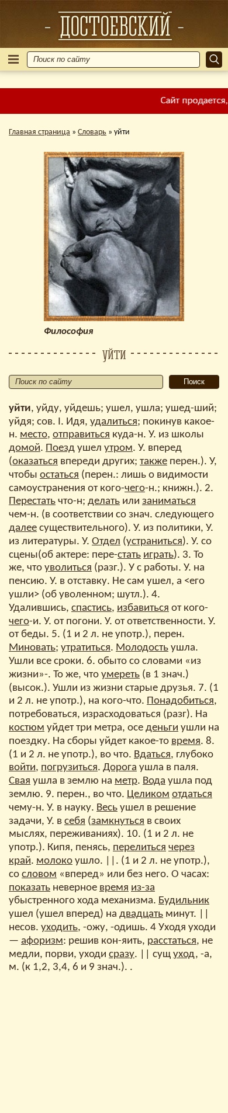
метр (126, 781)
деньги (162, 727)
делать (104, 501)
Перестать (32, 501)
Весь (107, 807)
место (33, 434)
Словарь (92, 132)
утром (118, 448)
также (153, 461)
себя (74, 821)
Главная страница (39, 132)
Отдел (106, 541)
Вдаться (152, 754)
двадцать (141, 914)
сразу (121, 954)
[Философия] (114, 25)
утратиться (85, 647)
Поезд (60, 448)
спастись (91, 608)
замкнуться (117, 821)
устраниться (154, 541)
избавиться (143, 608)
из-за (143, 887)
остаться (59, 475)
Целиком (148, 794)
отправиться (81, 434)
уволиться (68, 567)
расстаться (171, 941)
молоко (54, 861)
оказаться (35, 461)
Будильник (183, 900)
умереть (120, 674)
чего (135, 488)
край (20, 861)
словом (39, 874)
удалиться (113, 421)
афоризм (42, 941)
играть (158, 555)
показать (29, 887)
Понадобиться (180, 701)
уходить (59, 927)
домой (24, 448)
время (186, 741)
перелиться (139, 847)
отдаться (192, 794)
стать (129, 555)
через (181, 847)
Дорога (120, 767)
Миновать (32, 647)
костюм (26, 727)
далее (23, 528)
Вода (154, 781)
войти (22, 767)
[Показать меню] (13, 59)
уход (184, 954)
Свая (19, 781)
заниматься (169, 501)
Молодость (142, 647)
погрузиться (69, 767)
